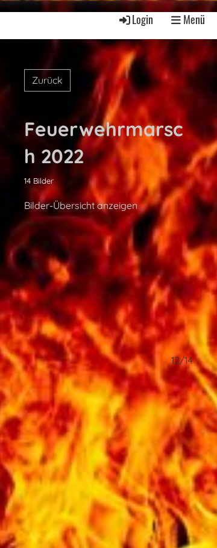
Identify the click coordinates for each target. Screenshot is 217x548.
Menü (193, 19)
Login (142, 19)
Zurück (47, 80)
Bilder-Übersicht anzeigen (80, 205)
